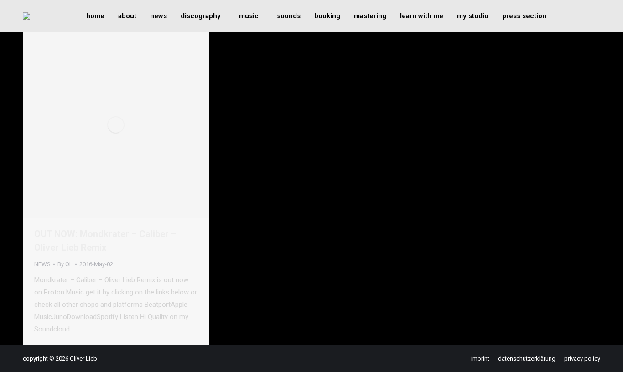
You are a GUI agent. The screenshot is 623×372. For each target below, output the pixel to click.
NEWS (42, 264)
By (65, 264)
